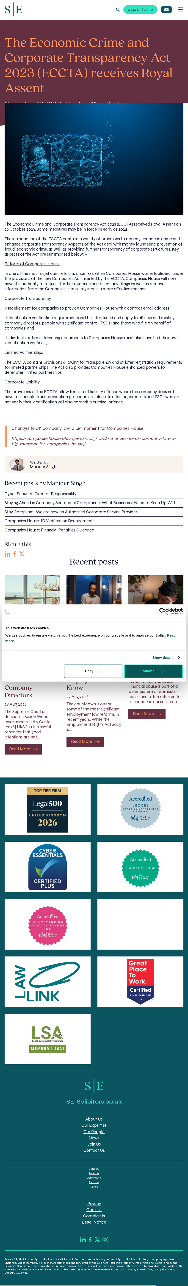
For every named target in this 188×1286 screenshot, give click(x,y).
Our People (94, 1131)
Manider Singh (43, 465)
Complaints (94, 1216)
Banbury (94, 1169)
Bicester (94, 1173)
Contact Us (94, 1150)
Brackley (94, 1182)
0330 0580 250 (140, 9)
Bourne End (94, 1177)
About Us (94, 1119)
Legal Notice (94, 1222)
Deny (89, 671)
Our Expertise (94, 1125)
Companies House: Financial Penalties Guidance (49, 530)
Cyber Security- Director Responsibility (40, 493)
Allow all (149, 671)
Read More (19, 749)
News (94, 1138)
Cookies (94, 1209)
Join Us (94, 1144)
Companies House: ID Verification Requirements (49, 520)
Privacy (94, 1203)
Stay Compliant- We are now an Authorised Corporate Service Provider (71, 511)
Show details (162, 657)
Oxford (94, 1186)
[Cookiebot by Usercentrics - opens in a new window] (163, 611)
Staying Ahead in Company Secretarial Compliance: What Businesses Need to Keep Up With (90, 502)
